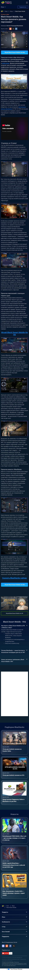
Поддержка (5, 936)
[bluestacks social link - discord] (3, 946)
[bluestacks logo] (6, 2)
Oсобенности (6, 922)
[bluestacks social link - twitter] (14, 946)
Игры (11, 11)
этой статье (5, 63)
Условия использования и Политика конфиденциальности (10, 963)
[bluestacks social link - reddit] (6, 946)
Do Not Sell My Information (10, 965)
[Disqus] (14, 693)
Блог (6, 11)
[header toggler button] (27, 2)
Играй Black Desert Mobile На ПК (14, 333)
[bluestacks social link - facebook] (10, 946)
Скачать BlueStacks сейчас (14, 578)
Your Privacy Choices (16, 969)
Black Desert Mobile (20, 11)
